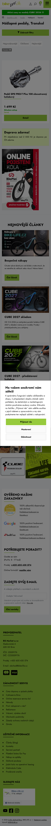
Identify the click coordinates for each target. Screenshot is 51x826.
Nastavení (26, 429)
